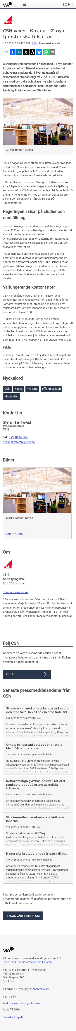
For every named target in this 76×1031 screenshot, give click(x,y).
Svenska (8, 1017)
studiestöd (11, 396)
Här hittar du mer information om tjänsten (27, 962)
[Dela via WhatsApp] (46, 52)
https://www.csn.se (15, 592)
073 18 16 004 (18, 437)
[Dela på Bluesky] (39, 52)
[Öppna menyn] (26, 4)
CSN (34, 43)
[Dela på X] (26, 52)
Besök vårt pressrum (23, 916)
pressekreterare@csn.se (19, 442)
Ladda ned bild (15, 533)
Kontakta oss (41, 989)
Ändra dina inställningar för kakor (22, 1003)
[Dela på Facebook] (12, 52)
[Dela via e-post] (52, 52)
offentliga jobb (51, 388)
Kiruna (19, 388)
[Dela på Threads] (32, 52)
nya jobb (32, 388)
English (18, 1017)
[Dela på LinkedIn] (19, 52)
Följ (9, 674)
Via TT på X (9, 996)
